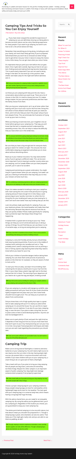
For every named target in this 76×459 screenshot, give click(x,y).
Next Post (48, 440)
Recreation (10, 33)
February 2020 (63, 192)
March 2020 (62, 188)
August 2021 (62, 132)
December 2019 (63, 198)
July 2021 (61, 135)
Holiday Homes (63, 225)
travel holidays (63, 239)
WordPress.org (63, 269)
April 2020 (61, 185)
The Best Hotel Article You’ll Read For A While (64, 88)
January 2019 (62, 205)
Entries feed (62, 262)
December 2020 (63, 158)
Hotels (60, 229)
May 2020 (61, 182)
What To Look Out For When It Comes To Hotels (64, 48)
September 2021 (64, 128)
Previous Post (7, 440)
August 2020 (62, 172)
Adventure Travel (64, 222)
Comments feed (63, 266)
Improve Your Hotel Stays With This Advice (64, 70)
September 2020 (64, 168)
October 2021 (62, 125)
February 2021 (63, 152)
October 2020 (62, 165)
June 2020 (61, 178)
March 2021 (62, 148)
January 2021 (62, 155)
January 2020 (62, 195)
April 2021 (61, 145)
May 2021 (61, 142)
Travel (60, 235)
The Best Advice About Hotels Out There (64, 79)
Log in (60, 259)
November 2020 (63, 162)
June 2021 (61, 138)
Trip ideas (61, 242)
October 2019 (62, 202)
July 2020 (61, 175)
